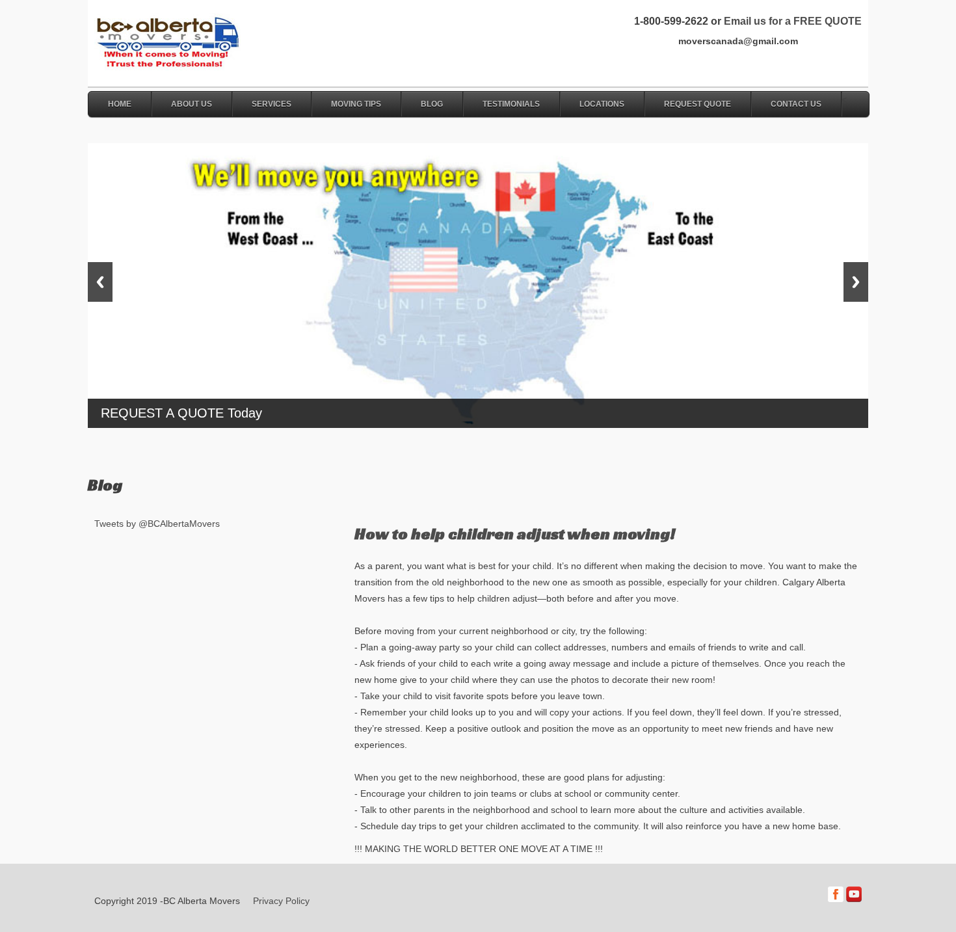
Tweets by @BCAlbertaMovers (157, 523)
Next (855, 282)
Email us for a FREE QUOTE (793, 21)
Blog (432, 104)
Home (119, 104)
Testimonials (511, 104)
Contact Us (796, 104)
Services (271, 104)
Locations (601, 104)
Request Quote (697, 104)
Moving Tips (356, 104)
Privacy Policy (281, 901)
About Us (191, 104)
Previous (100, 282)
